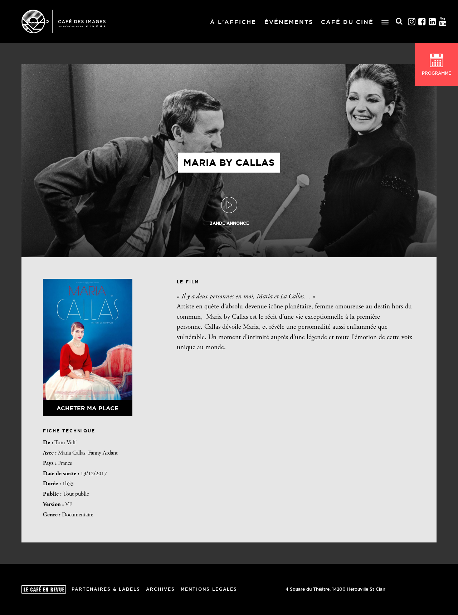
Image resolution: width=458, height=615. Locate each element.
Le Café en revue (43, 589)
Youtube (443, 21)
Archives (160, 589)
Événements (288, 22)
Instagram (412, 21)
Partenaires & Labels (106, 589)
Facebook (422, 21)
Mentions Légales (209, 589)
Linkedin (432, 21)
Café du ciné (347, 22)
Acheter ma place (87, 408)
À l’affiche (233, 22)
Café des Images (63, 21)
